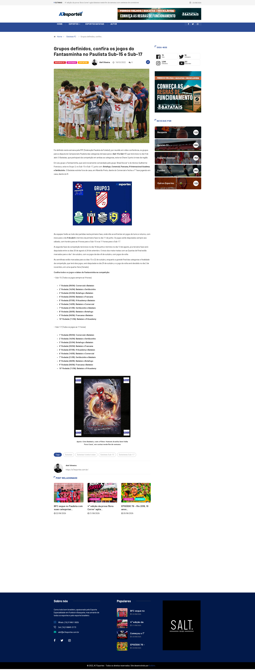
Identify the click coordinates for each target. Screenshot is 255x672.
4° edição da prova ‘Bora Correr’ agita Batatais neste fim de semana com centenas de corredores (102, 3)
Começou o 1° (137, 633)
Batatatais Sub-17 (126, 455)
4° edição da (136, 622)
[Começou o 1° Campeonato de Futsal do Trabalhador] (122, 635)
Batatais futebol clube (86, 455)
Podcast (140, 499)
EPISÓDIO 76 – (137, 644)
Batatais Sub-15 (107, 455)
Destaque (72, 62)
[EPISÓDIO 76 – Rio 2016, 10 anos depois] (122, 646)
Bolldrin (152, 666)
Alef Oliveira (104, 62)
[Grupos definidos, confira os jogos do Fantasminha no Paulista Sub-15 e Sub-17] (188, 24)
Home (59, 37)
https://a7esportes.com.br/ (77, 470)
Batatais (68, 455)
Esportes (83, 62)
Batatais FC (71, 37)
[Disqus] (102, 550)
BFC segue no (137, 610)
